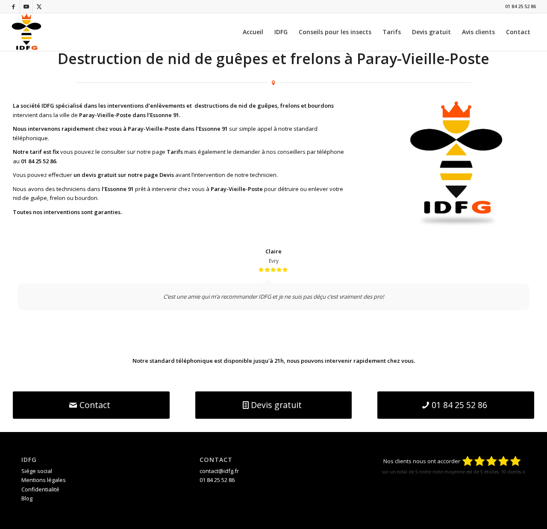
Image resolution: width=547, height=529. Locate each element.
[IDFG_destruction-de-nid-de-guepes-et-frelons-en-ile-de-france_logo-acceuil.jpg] (26, 32)
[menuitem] (253, 32)
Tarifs (175, 152)
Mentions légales (43, 480)
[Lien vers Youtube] (26, 6)
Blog (26, 498)
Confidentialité (40, 489)
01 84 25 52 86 (520, 6)
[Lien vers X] (39, 6)
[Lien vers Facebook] (13, 6)
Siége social (36, 471)
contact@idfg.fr (219, 471)
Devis (166, 175)
